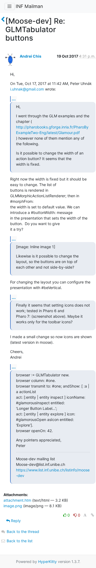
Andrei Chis (30, 56)
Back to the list (19, 541)
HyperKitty (47, 561)
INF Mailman (29, 6)
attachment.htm (17, 500)
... (14, 98)
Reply (15, 520)
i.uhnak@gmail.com (27, 89)
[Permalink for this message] (92, 515)
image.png (12, 506)
